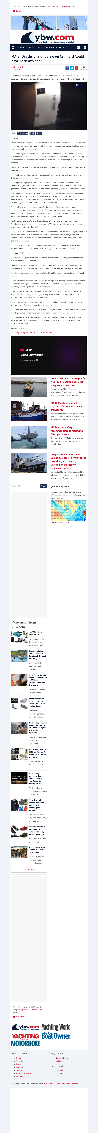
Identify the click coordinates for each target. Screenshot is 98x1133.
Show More (19, 11)
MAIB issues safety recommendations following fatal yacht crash (67, 431)
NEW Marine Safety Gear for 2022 (37, 633)
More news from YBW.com (23, 624)
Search (43, 486)
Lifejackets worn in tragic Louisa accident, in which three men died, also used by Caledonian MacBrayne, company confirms (68, 461)
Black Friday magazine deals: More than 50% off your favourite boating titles (37, 778)
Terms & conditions (50, 1084)
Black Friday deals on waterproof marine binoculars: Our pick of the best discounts (38, 728)
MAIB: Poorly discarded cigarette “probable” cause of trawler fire (67, 406)
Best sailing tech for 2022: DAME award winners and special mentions (37, 753)
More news (29, 869)
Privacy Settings (72, 1084)
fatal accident (23, 133)
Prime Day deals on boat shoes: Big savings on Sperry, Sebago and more (37, 830)
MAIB (32, 133)
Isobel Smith (17, 67)
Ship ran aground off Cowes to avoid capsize (34, 332)
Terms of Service (65, 7)
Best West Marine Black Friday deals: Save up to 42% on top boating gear (37, 702)
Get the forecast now (60, 522)
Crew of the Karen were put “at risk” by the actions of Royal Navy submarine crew (68, 382)
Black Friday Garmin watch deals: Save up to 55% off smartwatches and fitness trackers (38, 680)
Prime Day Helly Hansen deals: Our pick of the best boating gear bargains (36, 805)
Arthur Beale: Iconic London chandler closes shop (37, 849)
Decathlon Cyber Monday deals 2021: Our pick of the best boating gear (37, 655)
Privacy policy (61, 1084)
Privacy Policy (52, 7)
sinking (39, 133)
